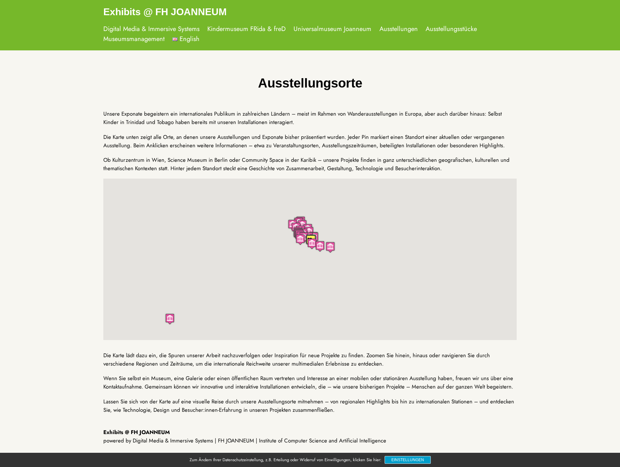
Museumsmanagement (134, 39)
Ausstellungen (398, 29)
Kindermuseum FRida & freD (246, 29)
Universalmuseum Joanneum (332, 29)
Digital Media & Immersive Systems (151, 29)
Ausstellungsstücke (451, 29)
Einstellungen (407, 460)
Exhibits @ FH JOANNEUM (165, 11)
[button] (170, 319)
